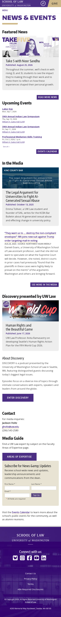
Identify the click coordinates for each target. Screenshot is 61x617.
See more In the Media (44, 284)
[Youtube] (36, 558)
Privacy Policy (30, 578)
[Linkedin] (43, 558)
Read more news (47, 97)
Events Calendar (47, 151)
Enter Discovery (18, 397)
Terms (31, 584)
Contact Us (30, 573)
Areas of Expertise (19, 456)
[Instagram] (22, 558)
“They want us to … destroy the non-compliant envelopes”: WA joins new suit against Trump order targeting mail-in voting (30, 236)
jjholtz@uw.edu (10, 426)
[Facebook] (29, 558)
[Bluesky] (15, 558)
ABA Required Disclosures (30, 589)
